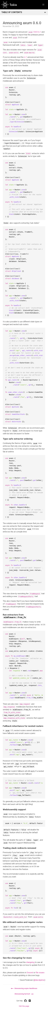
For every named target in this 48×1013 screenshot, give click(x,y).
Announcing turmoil (22, 994)
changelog (30, 962)
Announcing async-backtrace (25, 988)
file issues (40, 972)
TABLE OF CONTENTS (11, 12)
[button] (43, 4)
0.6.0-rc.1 (37, 32)
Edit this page (24, 1006)
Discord (30, 972)
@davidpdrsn (39, 980)
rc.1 (25, 57)
